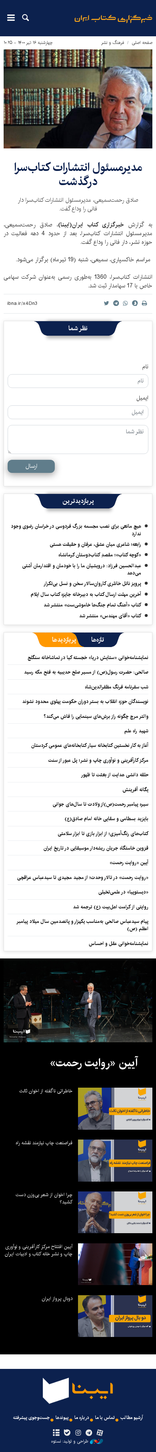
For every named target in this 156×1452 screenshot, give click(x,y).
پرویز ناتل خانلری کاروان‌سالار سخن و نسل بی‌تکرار (92, 584)
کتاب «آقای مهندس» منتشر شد (110, 616)
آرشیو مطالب (131, 1417)
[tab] (98, 640)
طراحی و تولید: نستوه (69, 1441)
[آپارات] (99, 1433)
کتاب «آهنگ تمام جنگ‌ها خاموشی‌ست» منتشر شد (92, 605)
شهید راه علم (136, 731)
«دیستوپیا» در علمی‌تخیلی (123, 892)
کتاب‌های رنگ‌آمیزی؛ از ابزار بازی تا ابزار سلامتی (103, 834)
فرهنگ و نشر (112, 42)
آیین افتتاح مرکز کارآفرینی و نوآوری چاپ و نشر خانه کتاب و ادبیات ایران (39, 1250)
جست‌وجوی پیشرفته (31, 1417)
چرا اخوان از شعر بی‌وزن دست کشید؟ (44, 1198)
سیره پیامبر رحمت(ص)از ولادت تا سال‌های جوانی (100, 804)
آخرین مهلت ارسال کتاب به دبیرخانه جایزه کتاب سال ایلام (86, 594)
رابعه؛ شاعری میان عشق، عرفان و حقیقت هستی (95, 544)
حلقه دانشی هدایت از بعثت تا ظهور (114, 775)
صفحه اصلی (142, 42)
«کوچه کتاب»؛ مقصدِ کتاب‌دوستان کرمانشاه (99, 555)
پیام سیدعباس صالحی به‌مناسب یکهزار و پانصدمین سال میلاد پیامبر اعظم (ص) (82, 925)
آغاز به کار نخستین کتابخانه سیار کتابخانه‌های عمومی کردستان (89, 745)
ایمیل (142, 398)
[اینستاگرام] (77, 1433)
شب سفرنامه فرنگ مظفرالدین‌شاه (116, 687)
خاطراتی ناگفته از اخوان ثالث (46, 1091)
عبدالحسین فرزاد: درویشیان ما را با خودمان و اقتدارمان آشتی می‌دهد (81, 569)
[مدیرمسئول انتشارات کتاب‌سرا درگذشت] (78, 98)
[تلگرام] (89, 1433)
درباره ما (81, 1417)
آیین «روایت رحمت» (129, 863)
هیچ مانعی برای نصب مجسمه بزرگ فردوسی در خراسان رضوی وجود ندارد (76, 529)
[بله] (66, 1433)
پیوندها (62, 1417)
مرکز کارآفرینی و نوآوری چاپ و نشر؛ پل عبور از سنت (98, 760)
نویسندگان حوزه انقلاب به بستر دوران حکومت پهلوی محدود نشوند (85, 701)
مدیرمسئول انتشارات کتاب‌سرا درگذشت (78, 174)
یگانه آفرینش (134, 790)
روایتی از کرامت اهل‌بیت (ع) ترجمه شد (110, 907)
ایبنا (113, 23)
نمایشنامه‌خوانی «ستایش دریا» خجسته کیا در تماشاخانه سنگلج (88, 658)
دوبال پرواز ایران (57, 1298)
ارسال (31, 466)
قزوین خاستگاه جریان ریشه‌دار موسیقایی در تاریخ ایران (96, 848)
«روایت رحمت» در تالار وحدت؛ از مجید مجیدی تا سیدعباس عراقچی (82, 878)
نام (145, 367)
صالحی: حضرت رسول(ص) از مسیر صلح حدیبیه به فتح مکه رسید (86, 672)
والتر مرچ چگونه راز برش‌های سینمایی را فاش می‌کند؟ (96, 716)
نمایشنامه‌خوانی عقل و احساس (118, 944)
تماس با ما (105, 1417)
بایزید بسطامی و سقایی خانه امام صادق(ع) (106, 819)
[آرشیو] (56, 1433)
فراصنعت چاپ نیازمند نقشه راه (44, 1143)
